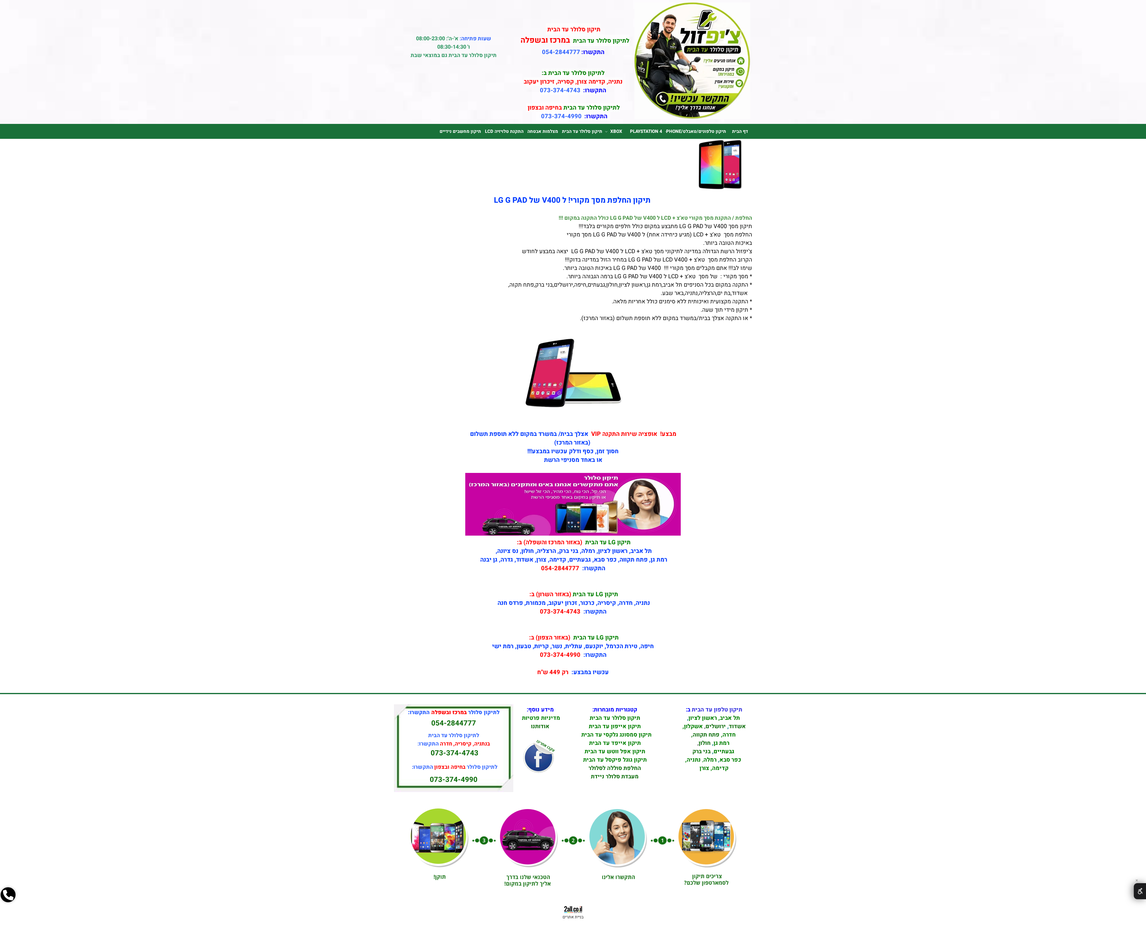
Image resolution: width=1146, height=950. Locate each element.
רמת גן (721, 743)
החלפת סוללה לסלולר (615, 768)
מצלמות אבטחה (542, 131)
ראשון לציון (702, 718)
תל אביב (730, 718)
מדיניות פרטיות (541, 718)
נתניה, (693, 760)
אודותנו (540, 726)
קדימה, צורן (713, 768)
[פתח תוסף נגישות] (1140, 891)
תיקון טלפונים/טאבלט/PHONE (696, 131)
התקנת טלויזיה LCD (504, 131)
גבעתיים (724, 751)
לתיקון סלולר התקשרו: (454, 767)
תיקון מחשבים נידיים (460, 131)
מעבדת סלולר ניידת (615, 776)
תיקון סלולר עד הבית (582, 131)
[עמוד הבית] (692, 117)
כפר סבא (730, 760)
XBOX (616, 131)
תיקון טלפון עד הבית (717, 709)
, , (714, 738)
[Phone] (8, 915)
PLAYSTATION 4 (646, 131)
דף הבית (740, 131)
